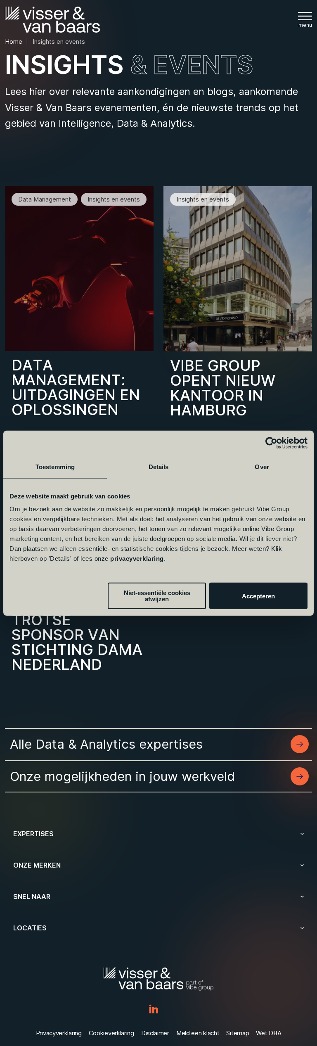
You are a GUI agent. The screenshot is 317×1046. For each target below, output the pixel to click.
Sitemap (237, 1033)
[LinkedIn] (153, 1010)
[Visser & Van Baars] (52, 20)
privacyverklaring (137, 558)
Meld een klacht (198, 1033)
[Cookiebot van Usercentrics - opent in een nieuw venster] (271, 442)
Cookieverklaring (111, 1033)
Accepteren (258, 595)
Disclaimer (155, 1033)
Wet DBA (268, 1033)
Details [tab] (159, 466)
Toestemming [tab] (55, 466)
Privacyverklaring (59, 1033)
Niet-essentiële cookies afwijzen (157, 595)
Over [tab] (262, 466)
